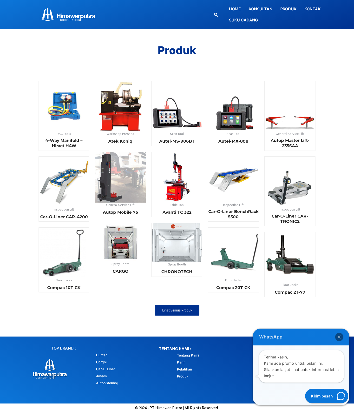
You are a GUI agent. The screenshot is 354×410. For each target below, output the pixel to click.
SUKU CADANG (243, 20)
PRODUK (288, 9)
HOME (235, 9)
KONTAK (312, 9)
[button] (339, 337)
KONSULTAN (260, 9)
